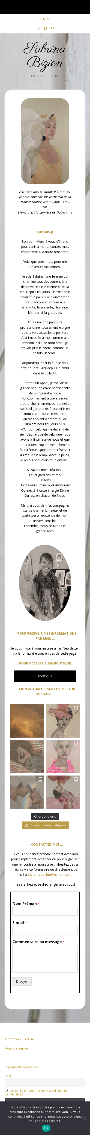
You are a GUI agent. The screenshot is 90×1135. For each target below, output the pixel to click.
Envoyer (22, 981)
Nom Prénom (26, 903)
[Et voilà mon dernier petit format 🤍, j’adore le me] (63, 792)
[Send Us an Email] (38, 28)
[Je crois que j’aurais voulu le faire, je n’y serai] (27, 756)
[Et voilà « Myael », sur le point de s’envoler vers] (27, 792)
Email (8, 1076)
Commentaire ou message (38, 941)
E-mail (19, 922)
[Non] (84, 1118)
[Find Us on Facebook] (45, 28)
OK (46, 1128)
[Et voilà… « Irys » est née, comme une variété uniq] (63, 721)
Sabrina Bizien (45, 56)
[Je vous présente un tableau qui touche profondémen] (63, 756)
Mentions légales (17, 1048)
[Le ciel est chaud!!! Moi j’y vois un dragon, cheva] (27, 721)
